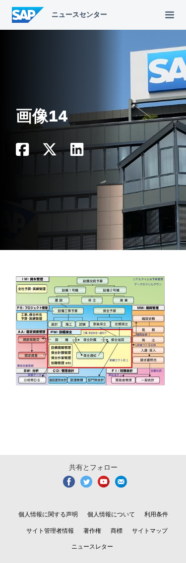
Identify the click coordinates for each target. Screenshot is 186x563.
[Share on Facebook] (22, 152)
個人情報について (111, 514)
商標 (117, 530)
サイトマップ (150, 530)
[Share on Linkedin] (76, 152)
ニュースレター (92, 546)
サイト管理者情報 (50, 530)
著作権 (92, 530)
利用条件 (156, 514)
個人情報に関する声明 (48, 514)
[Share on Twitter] (49, 152)
